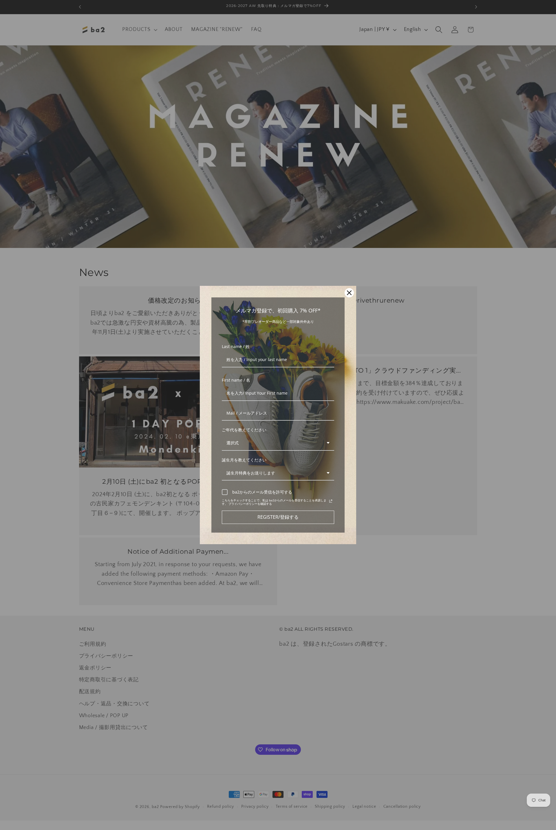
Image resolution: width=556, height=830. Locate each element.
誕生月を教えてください (244, 460)
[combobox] (278, 443)
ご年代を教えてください (244, 430)
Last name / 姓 (236, 346)
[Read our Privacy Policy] (330, 501)
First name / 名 (236, 380)
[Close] (349, 293)
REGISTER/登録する (278, 517)
